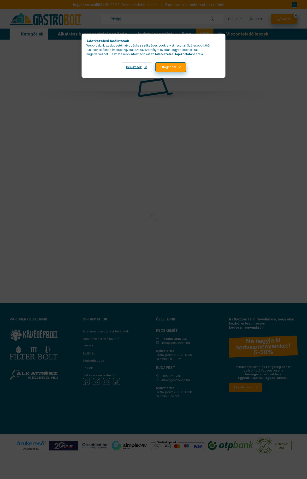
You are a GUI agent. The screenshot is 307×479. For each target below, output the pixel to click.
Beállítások (134, 67)
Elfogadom (168, 67)
